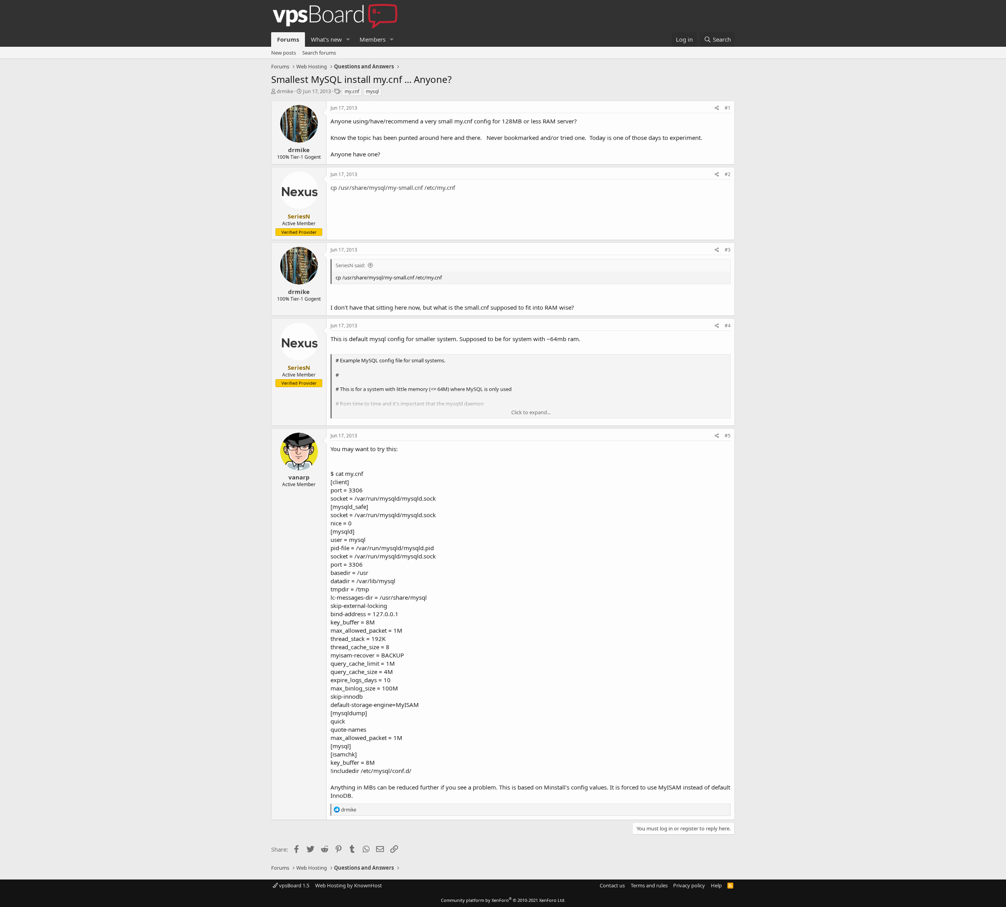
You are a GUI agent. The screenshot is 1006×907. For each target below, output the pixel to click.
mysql (372, 91)
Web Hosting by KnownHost (348, 885)
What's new (326, 39)
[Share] (717, 108)
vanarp (299, 477)
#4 (728, 325)
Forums (288, 39)
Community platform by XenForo (503, 900)
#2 (728, 174)
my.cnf (352, 91)
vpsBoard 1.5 (293, 885)
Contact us (612, 885)
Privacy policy (689, 885)
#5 (728, 435)
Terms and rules (649, 885)
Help (716, 885)
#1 (728, 108)
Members (373, 39)
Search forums (319, 52)
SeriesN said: (350, 265)
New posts (283, 52)
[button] (348, 39)
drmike (285, 91)
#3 (728, 249)
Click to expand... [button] (531, 412)
